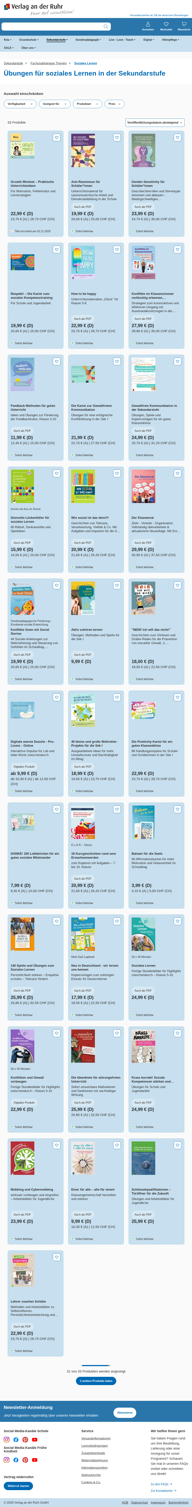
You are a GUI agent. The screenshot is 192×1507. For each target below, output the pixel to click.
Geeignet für (51, 103)
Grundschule (27, 39)
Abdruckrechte (91, 1475)
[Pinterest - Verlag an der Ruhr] (25, 1439)
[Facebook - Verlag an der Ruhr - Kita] (16, 1459)
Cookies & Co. (91, 1482)
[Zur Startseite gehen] (48, 9)
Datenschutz (139, 1502)
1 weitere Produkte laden (96, 1380)
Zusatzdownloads (93, 1453)
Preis (112, 103)
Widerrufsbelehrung (94, 1460)
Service (87, 1431)
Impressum (158, 1502)
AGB (125, 1502)
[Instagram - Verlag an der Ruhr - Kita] (6, 1459)
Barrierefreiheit (178, 1502)
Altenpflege (169, 39)
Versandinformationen (96, 1438)
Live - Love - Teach (121, 39)
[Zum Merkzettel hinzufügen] (56, 137)
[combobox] (51, 27)
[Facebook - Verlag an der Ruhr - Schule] (16, 1439)
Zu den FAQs (159, 1484)
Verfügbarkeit (16, 103)
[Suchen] (106, 27)
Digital (147, 39)
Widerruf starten (18, 1485)
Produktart (84, 103)
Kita (6, 39)
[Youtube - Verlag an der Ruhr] (35, 1439)
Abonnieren (125, 1412)
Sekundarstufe (56, 39)
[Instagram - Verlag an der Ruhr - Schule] (6, 1439)
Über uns (28, 47)
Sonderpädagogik (87, 39)
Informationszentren (94, 1467)
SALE (7, 47)
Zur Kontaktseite (161, 1490)
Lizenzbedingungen (94, 1445)
